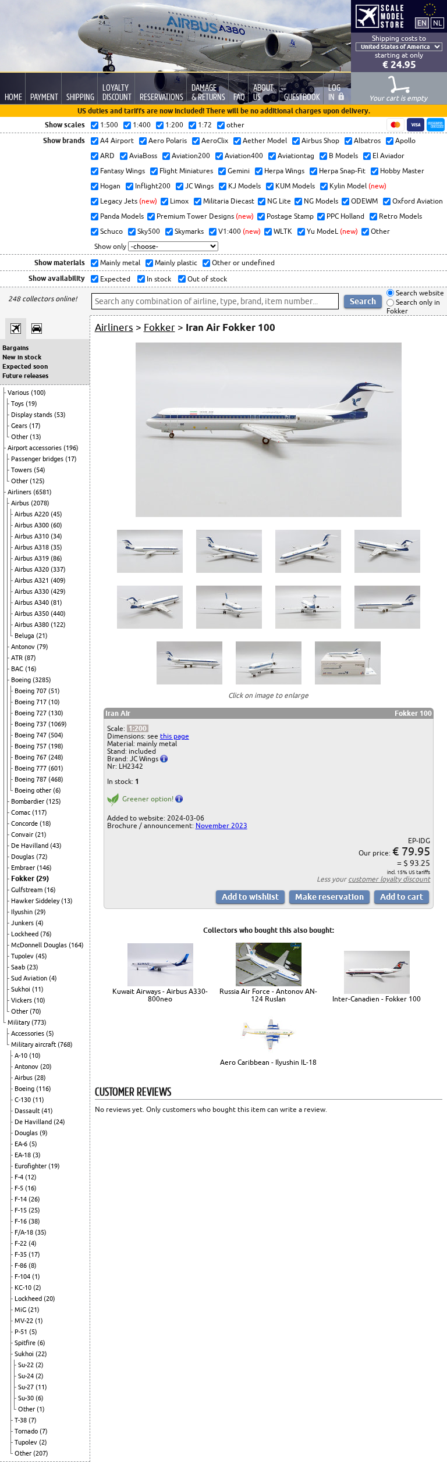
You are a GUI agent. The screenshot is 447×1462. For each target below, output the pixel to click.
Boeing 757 (31, 746)
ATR (17, 657)
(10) (54, 701)
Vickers (22, 1000)
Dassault (28, 1110)
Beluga (25, 635)
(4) (40, 922)
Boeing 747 (31, 735)
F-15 (22, 1210)
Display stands (32, 414)
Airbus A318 (33, 547)
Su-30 (27, 1398)
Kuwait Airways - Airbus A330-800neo (160, 995)
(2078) (40, 503)
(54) (39, 469)
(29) (42, 878)
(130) (55, 712)
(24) (59, 1121)
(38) (34, 1221)
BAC (18, 668)
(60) (56, 525)
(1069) (57, 724)
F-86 (22, 1265)
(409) (58, 580)
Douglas (23, 856)
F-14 (22, 1199)
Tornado (27, 1431)
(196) (71, 447)
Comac (21, 812)
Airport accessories (35, 447)
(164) (76, 945)
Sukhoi (21, 989)
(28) (40, 1077)
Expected (114, 279)
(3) (37, 1154)
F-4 (20, 1177)
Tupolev (23, 956)
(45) (56, 514)
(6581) (42, 491)
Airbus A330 (33, 591)
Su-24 (27, 1375)
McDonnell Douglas (40, 945)
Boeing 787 (31, 779)
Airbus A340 (33, 602)
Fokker (23, 878)
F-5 (20, 1188)
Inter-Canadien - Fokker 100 (376, 999)
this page (174, 736)
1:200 (137, 728)
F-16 (22, 1221)
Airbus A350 (33, 613)
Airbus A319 (33, 558)
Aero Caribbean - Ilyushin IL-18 (268, 1062)
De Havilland (30, 845)
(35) (56, 547)
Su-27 (27, 1386)
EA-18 (24, 1154)
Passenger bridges (38, 458)
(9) (44, 1132)
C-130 (24, 1099)
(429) (58, 591)
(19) (31, 403)
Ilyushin (22, 911)
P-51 (22, 1331)
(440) (58, 613)
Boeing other (34, 790)
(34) (56, 536)
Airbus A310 (33, 536)
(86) (56, 558)
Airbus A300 (33, 525)
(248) (55, 757)
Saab (19, 967)
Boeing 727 (31, 712)
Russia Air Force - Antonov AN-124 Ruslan (268, 995)
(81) (56, 602)
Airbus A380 (33, 624)
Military (19, 1022)
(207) (40, 1453)
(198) (55, 746)
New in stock (21, 357)
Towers (22, 469)
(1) (36, 1276)
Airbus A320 (33, 569)
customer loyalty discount (389, 879)
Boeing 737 (31, 724)
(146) (44, 867)
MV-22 (25, 1320)
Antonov (24, 646)
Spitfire (26, 1342)
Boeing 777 (31, 768)
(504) (55, 735)
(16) (31, 668)
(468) (55, 779)
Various (19, 392)
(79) (42, 646)
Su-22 (27, 1364)
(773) (39, 1022)
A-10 (22, 1055)
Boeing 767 (31, 757)
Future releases (25, 375)
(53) (60, 414)
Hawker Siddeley (36, 900)
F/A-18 (25, 1232)
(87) (30, 657)
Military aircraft (34, 1044)
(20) (46, 1066)
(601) (55, 768)
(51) (54, 690)
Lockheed (25, 933)
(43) (56, 845)
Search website (419, 293)
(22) (41, 1353)
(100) (38, 392)
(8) (33, 1265)
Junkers (23, 922)
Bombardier (28, 801)
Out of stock (206, 279)
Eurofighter (31, 1166)
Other (20, 436)
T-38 (22, 1420)
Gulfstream (27, 889)
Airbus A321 (33, 580)
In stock (158, 279)
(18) (45, 823)
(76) (46, 933)
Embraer (24, 867)
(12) (31, 1177)
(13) (35, 436)
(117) (39, 812)
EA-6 (22, 1143)
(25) (34, 1210)
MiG (21, 1309)
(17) (35, 425)
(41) (47, 1110)
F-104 (23, 1276)
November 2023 (221, 825)
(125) (37, 480)
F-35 (22, 1254)
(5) (50, 1033)
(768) (65, 1044)
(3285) (42, 679)
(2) (37, 1287)
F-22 (22, 1243)
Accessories (28, 1033)
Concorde (25, 823)
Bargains (15, 347)
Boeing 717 (31, 701)
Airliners (20, 491)
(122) (58, 624)
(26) (34, 1199)
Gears (20, 425)
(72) (42, 856)
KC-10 (24, 1287)
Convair (23, 834)
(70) (35, 1011)
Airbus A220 (33, 514)
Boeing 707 (31, 690)
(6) (57, 790)
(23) (32, 967)
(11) (38, 989)
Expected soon (25, 366)
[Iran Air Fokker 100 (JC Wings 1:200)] (269, 514)
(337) (58, 569)
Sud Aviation (30, 978)
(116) (43, 1088)
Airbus (21, 503)
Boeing (22, 679)
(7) (33, 1420)
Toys (18, 403)
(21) (42, 635)
